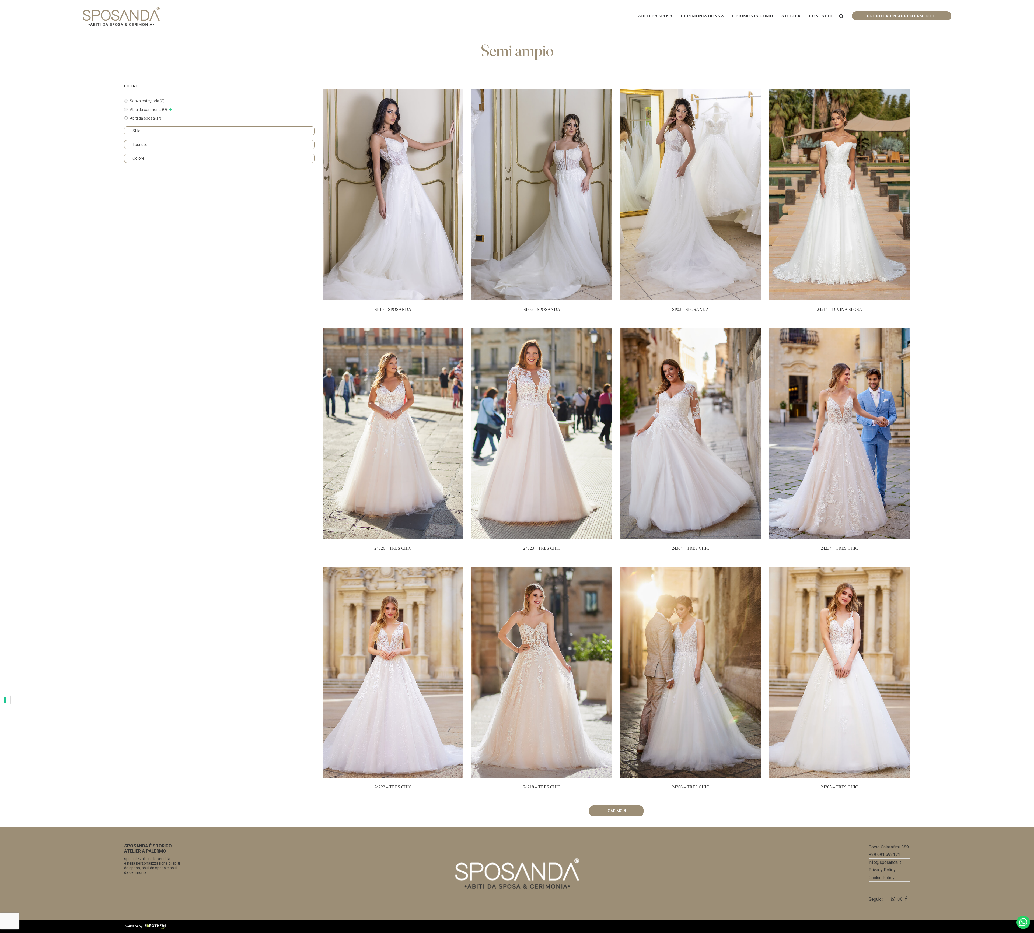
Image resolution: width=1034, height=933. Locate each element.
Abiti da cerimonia (148, 109)
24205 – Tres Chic (839, 787)
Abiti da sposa (145, 118)
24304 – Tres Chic (690, 548)
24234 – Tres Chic (839, 548)
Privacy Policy (882, 869)
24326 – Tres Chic (393, 548)
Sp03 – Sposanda (690, 309)
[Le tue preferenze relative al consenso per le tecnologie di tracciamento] (5, 700)
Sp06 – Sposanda (541, 309)
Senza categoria (147, 101)
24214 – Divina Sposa (839, 309)
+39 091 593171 (884, 854)
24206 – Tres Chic (690, 787)
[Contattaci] (1023, 922)
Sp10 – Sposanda (393, 309)
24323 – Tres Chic (542, 548)
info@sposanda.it (885, 862)
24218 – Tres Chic (542, 787)
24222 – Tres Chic (393, 787)
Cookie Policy (882, 877)
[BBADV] (155, 926)
